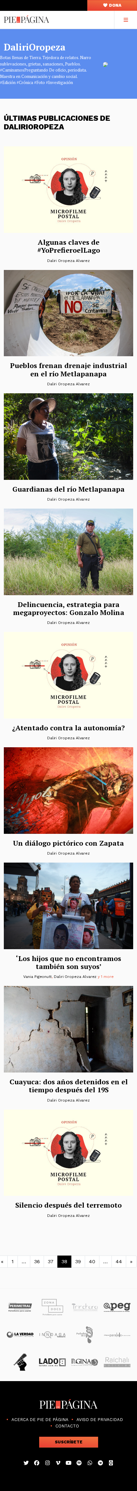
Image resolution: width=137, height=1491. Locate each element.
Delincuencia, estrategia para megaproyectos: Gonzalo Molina (68, 608)
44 (119, 1261)
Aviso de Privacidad (99, 1419)
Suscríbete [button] (69, 1442)
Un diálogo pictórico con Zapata (68, 843)
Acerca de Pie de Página (39, 1419)
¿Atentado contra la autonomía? (68, 727)
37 (51, 1261)
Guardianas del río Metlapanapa (68, 489)
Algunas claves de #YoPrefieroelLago (68, 246)
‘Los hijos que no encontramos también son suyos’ (68, 962)
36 (37, 1261)
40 (92, 1261)
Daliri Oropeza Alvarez (68, 260)
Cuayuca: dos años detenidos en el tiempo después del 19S (69, 1085)
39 (78, 1261)
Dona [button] (114, 5)
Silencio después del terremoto (68, 1205)
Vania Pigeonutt (37, 976)
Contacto (67, 1426)
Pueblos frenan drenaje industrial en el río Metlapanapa (68, 369)
